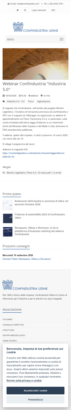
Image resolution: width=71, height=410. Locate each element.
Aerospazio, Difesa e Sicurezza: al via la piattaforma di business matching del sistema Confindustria (39, 231)
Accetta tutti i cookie (35, 390)
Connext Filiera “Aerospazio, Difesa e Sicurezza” (27, 258)
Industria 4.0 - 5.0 (15, 101)
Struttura (8, 330)
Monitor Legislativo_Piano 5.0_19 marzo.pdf (34, 172)
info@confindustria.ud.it (28, 3)
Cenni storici (10, 340)
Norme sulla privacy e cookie (24, 380)
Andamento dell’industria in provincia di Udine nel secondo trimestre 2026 (41, 202)
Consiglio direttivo (13, 324)
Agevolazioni (43, 101)
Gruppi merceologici (14, 335)
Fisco (31, 101)
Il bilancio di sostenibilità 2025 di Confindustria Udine (40, 216)
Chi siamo (7, 319)
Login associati (39, 10)
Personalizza (35, 399)
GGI (53, 10)
